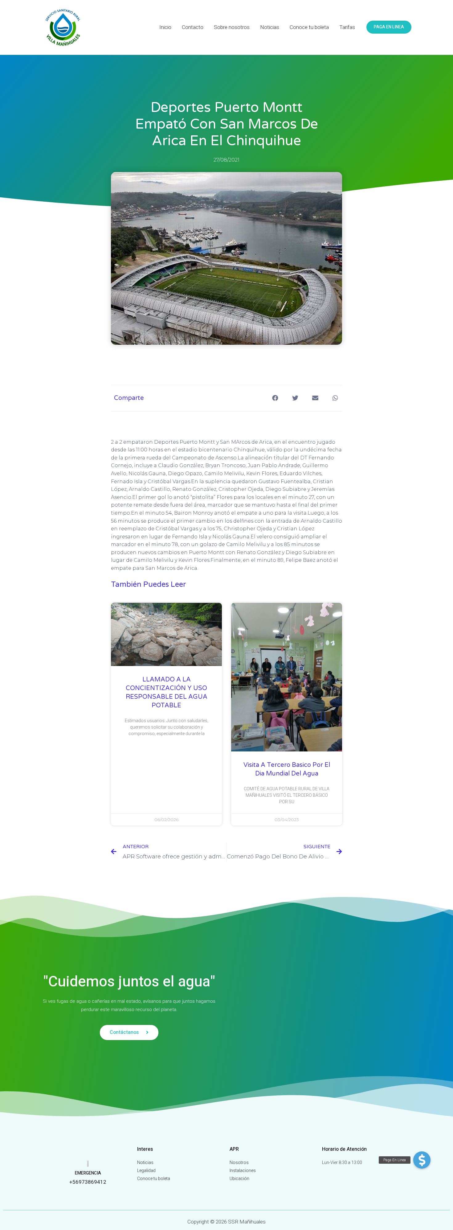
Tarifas (347, 27)
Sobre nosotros (232, 27)
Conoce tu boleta (309, 27)
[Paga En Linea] (422, 1160)
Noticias (269, 27)
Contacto (192, 27)
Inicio (165, 27)
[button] (129, 1032)
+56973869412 (87, 1182)
